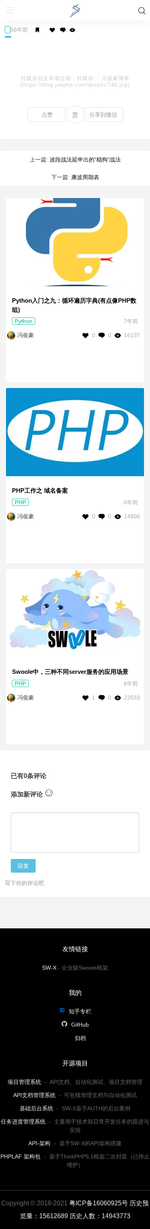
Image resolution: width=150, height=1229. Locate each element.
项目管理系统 (24, 1082)
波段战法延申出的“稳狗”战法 (85, 159)
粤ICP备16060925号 (98, 1203)
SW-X (49, 967)
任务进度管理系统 (23, 1121)
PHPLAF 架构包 (20, 1156)
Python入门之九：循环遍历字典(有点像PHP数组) (74, 305)
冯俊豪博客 (116, 78)
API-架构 (39, 1143)
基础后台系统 (36, 1108)
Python (23, 321)
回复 (23, 866)
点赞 (47, 114)
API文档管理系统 (34, 1095)
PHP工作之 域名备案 (40, 490)
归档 (80, 1038)
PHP (20, 502)
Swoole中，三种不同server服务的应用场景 (70, 671)
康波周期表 (85, 177)
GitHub (79, 1024)
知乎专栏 (79, 1011)
